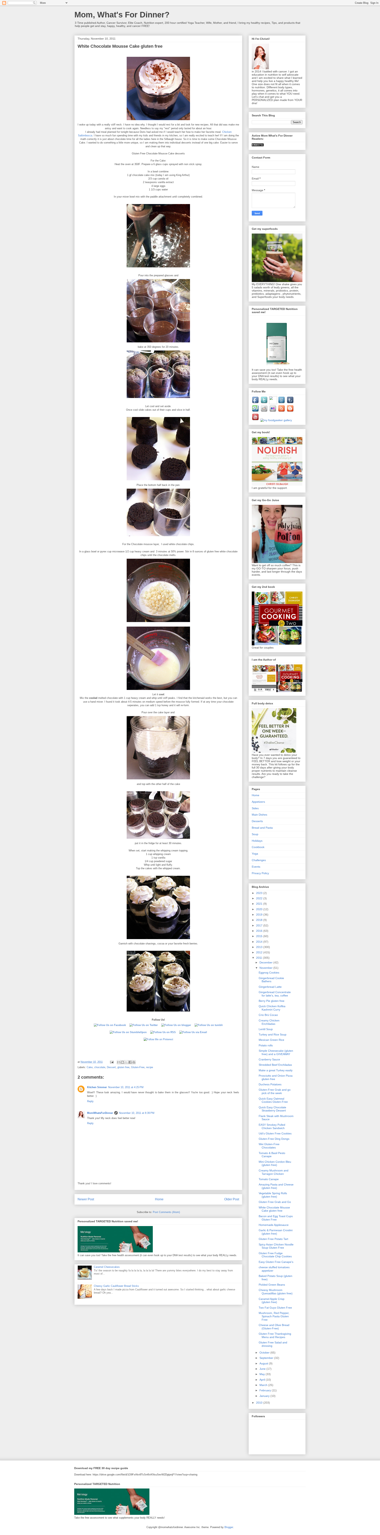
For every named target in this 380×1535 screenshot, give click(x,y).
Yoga (255, 853)
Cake (90, 1067)
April (262, 1379)
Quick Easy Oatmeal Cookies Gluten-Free (273, 1100)
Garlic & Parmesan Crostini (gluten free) (276, 1232)
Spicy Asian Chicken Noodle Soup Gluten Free (276, 1246)
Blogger (228, 1527)
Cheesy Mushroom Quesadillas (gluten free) (276, 1291)
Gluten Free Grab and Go (275, 1201)
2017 (259, 925)
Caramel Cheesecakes (107, 1266)
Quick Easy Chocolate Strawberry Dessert (272, 1109)
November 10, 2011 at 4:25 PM (125, 1087)
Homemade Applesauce (274, 1224)
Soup (255, 834)
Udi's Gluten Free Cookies (275, 1133)
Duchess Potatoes (270, 1084)
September (266, 1357)
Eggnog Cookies (269, 972)
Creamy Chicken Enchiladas (269, 1022)
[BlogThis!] (122, 1062)
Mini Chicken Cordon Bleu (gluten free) (275, 1163)
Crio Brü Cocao (268, 1014)
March (263, 1385)
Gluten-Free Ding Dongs (274, 1138)
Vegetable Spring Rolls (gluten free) (273, 1195)
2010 (259, 1402)
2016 (259, 930)
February (265, 1390)
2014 (259, 941)
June (262, 1368)
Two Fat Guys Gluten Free (275, 1307)
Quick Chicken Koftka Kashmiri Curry (272, 1008)
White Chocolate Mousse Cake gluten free (274, 1209)
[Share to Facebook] (130, 1062)
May (262, 1374)
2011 (259, 957)
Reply (90, 1101)
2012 (259, 952)
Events (256, 866)
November (266, 967)
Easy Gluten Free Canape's (276, 1261)
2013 (259, 947)
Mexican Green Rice (271, 1039)
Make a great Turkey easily (276, 1070)
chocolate (99, 1067)
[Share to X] (126, 1062)
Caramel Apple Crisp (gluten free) (271, 1300)
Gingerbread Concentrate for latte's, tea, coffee (275, 994)
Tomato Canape (269, 1179)
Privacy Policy (260, 873)
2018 (259, 919)
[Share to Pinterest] (134, 1062)
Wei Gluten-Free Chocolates (269, 1146)
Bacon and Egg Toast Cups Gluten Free (276, 1218)
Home (159, 1199)
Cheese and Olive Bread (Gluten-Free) (274, 1326)
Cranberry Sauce (269, 1059)
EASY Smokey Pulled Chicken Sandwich (272, 1126)
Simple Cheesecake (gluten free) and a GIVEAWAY (276, 1052)
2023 (259, 893)
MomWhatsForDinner (100, 1112)
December (266, 962)
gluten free (123, 1067)
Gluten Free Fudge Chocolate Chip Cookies (275, 1255)
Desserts (257, 821)
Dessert (111, 1067)
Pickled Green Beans (272, 1284)
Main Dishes (259, 814)
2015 (259, 936)
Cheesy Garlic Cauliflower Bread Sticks (116, 1285)
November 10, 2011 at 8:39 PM (136, 1112)
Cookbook (258, 847)
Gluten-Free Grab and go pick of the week (275, 1091)
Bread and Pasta (262, 827)
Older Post (231, 1199)
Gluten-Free (137, 1067)
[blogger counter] (258, 145)
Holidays (257, 840)
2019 (259, 914)
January (264, 1395)
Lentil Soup (266, 1029)
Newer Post (86, 1199)
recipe (149, 1067)
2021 (259, 903)
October (264, 1352)
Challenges (259, 860)
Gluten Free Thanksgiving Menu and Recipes (275, 1335)
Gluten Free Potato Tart (273, 1239)
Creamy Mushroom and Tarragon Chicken (273, 1172)
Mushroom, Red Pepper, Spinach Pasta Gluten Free (274, 1316)
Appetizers (258, 801)
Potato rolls (266, 1045)
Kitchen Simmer (97, 1087)
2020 (259, 909)
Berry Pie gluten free (271, 1000)
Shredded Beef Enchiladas (275, 1064)
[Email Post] (111, 1061)
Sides (255, 808)
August (264, 1363)
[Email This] (119, 1062)
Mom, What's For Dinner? (121, 14)
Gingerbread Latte (270, 986)
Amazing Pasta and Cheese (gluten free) (276, 1186)
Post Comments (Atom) (166, 1212)
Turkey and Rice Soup (272, 1034)
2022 (259, 898)
